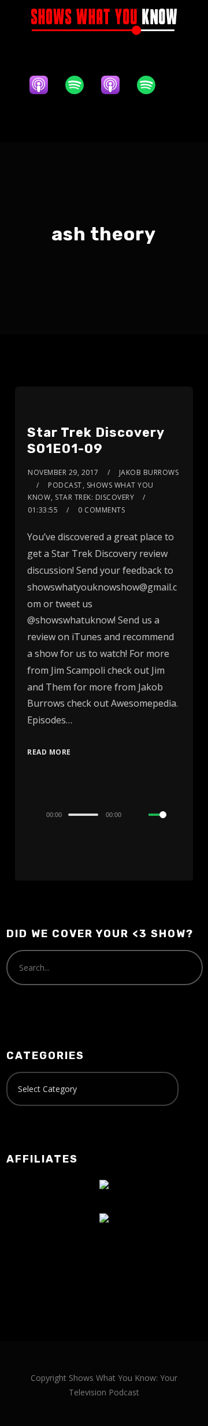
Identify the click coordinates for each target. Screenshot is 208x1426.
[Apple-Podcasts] (44, 85)
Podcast (65, 485)
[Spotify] (80, 85)
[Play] (24, 814)
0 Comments (101, 510)
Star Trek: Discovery (94, 497)
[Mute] (139, 815)
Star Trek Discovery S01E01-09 (95, 441)
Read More (49, 752)
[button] (104, 121)
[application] (103, 814)
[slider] (164, 824)
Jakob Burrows (149, 472)
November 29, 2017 (63, 472)
